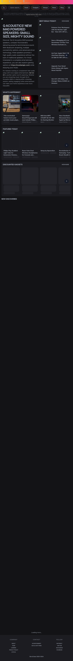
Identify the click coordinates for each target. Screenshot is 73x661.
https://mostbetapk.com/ (20, 65)
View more (65, 21)
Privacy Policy (13, 650)
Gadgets (36, 7)
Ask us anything (37, 645)
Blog (62, 7)
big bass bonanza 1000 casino (33, 14)
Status (13, 652)
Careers (13, 647)
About (13, 643)
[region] (54, 55)
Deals (26, 7)
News (54, 7)
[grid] (36, 416)
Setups (45, 7)
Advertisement (36, 643)
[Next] (66, 55)
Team (13, 645)
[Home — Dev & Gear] (4, 7)
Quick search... (15, 7)
